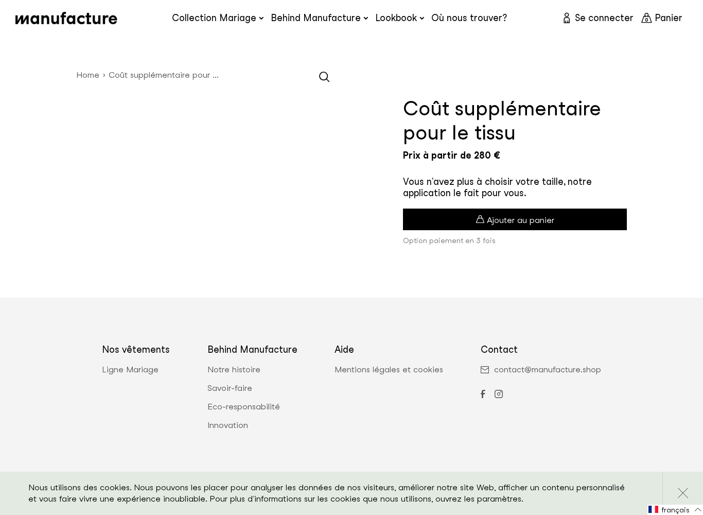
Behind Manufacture (316, 17)
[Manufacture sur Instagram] (499, 395)
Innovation (227, 425)
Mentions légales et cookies (389, 370)
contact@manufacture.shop (547, 370)
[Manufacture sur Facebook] (483, 395)
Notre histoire (233, 370)
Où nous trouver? (469, 17)
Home (87, 75)
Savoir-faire (229, 388)
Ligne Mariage (130, 370)
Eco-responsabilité (243, 407)
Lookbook (396, 17)
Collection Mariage (214, 17)
